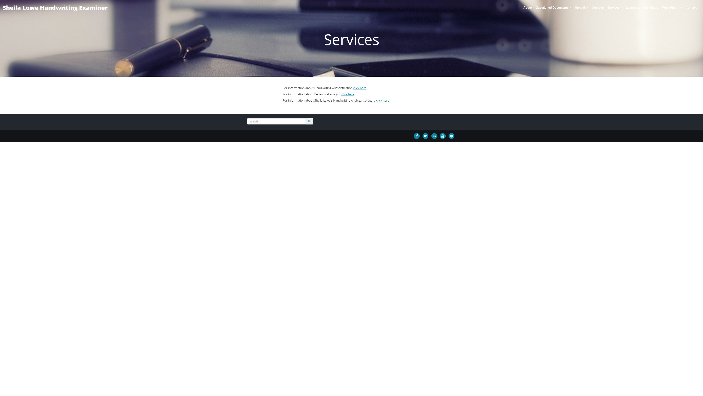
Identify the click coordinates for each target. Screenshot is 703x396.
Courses (598, 7)
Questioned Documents (552, 7)
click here (359, 88)
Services (613, 7)
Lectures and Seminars (642, 7)
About (527, 7)
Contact (691, 7)
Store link (581, 7)
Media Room (670, 7)
